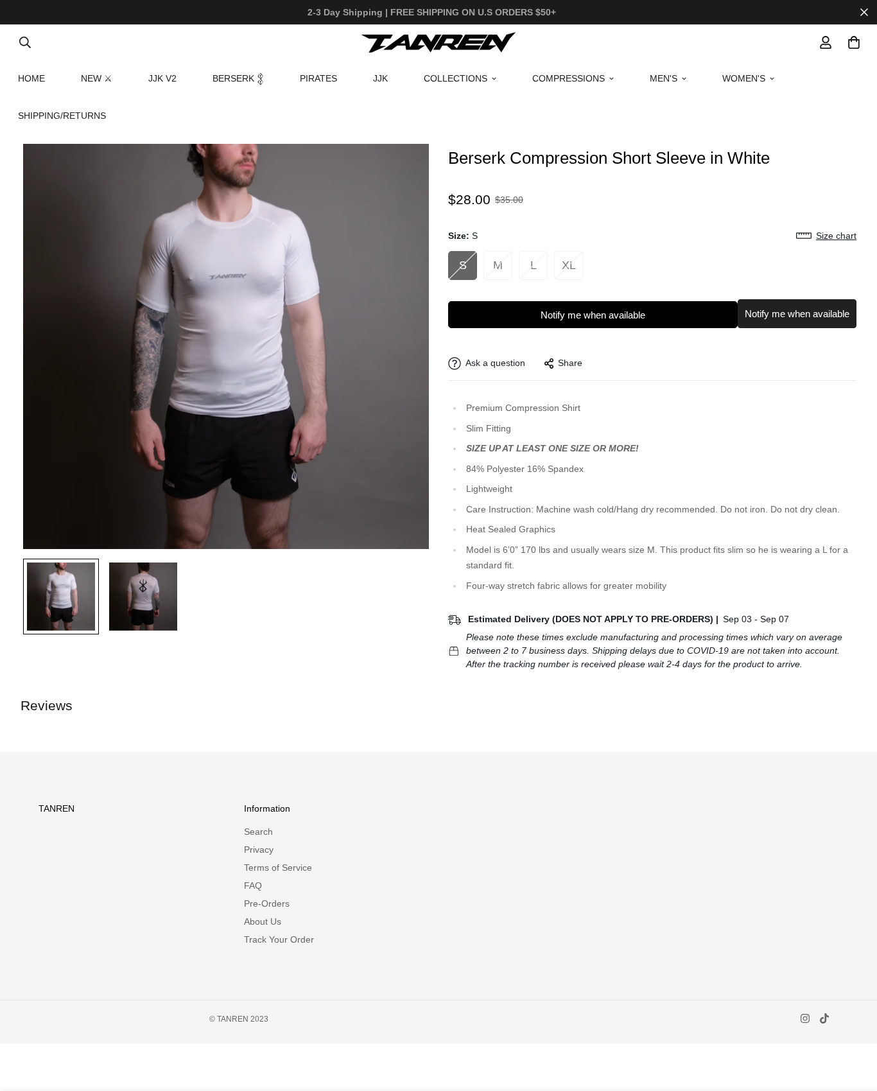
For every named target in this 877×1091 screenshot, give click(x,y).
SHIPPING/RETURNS (62, 115)
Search (258, 831)
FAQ (253, 885)
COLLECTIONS (455, 78)
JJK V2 (162, 78)
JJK (380, 78)
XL (569, 265)
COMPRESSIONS (568, 78)
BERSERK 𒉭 (238, 78)
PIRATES (318, 78)
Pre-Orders (267, 903)
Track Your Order (279, 939)
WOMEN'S (743, 78)
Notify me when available (593, 315)
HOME (31, 78)
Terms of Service (278, 867)
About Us (262, 921)
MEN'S (663, 78)
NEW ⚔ (96, 78)
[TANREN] (438, 42)
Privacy (259, 849)
